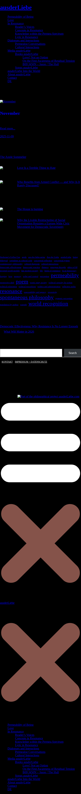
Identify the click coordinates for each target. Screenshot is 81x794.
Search (73, 353)
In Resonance (16, 23)
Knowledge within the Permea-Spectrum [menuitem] (39, 741)
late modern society (29, 271)
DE (10, 81)
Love (11, 20)
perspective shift (7, 283)
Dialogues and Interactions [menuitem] (23, 748)
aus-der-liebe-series (36, 257)
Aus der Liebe (53, 257)
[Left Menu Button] (40, 718)
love (10, 276)
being (75, 257)
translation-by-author (9, 305)
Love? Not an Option (35, 57)
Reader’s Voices (24, 26)
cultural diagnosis (32, 264)
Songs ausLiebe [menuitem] (26, 775)
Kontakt (7, 362)
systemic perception (64, 298)
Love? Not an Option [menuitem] (35, 765)
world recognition (48, 303)
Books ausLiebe (26, 54)
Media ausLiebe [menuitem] (19, 758)
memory (17, 276)
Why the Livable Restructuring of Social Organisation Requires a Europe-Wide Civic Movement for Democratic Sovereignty (43, 223)
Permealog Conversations (30, 43)
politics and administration (48, 287)
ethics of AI (72, 267)
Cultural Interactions (27, 47)
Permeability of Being (21, 16)
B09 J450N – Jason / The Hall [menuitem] (41, 772)
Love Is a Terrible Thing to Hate (36, 167)
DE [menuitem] (10, 789)
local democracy (69, 271)
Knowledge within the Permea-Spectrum (39, 33)
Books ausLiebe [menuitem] (26, 762)
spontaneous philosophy (27, 297)
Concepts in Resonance (29, 30)
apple (24, 257)
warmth (23, 305)
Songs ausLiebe (26, 67)
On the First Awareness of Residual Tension (49, 60)
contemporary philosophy (11, 264)
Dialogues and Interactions (23, 40)
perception (44, 276)
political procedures (27, 287)
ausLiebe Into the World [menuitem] (24, 779)
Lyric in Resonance (26, 37)
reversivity (52, 292)
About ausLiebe (19, 74)
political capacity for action (60, 283)
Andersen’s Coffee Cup (10, 257)
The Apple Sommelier (13, 156)
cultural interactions (49, 264)
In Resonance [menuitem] (16, 731)
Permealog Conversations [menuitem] (30, 751)
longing (3, 276)
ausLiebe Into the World (24, 71)
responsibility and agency (35, 292)
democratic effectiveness (10, 267)
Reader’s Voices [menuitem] (24, 735)
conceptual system (62, 261)
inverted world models (10, 271)
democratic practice (31, 267)
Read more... (7, 128)
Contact (12, 77)
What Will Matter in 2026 (19, 331)
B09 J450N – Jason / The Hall (41, 64)
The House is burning (30, 209)
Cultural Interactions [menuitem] (27, 755)
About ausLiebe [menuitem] (19, 782)
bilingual (4, 261)
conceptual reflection (43, 261)
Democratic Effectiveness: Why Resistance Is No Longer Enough (39, 326)
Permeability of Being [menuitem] (21, 724)
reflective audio (69, 287)
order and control (30, 276)
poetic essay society (38, 283)
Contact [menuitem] (12, 785)
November (10, 113)
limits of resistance (52, 271)
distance (45, 267)
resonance (11, 291)
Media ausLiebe (19, 50)
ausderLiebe (16, 7)
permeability (65, 275)
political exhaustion (8, 287)
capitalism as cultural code (20, 261)
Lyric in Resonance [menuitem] (26, 745)
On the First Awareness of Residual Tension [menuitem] (49, 768)
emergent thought (58, 267)
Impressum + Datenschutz (31, 362)
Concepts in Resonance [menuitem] (29, 738)
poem (22, 281)
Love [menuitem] (11, 728)
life (41, 271)
